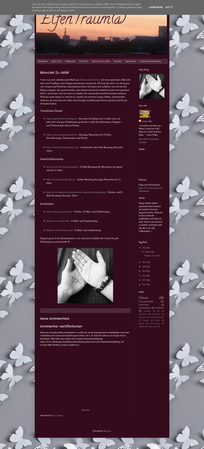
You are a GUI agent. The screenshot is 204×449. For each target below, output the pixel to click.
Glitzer (143, 297)
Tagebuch (159, 307)
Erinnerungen (145, 307)
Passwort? (70, 61)
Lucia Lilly (147, 121)
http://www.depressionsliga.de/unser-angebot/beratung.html (76, 192)
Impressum (130, 61)
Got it (169, 7)
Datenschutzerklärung (150, 61)
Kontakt (117, 61)
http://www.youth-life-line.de (60, 179)
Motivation (143, 317)
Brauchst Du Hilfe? (101, 61)
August (148, 251)
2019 (144, 270)
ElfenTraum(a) (83, 20)
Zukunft (141, 326)
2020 (144, 266)
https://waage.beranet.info (59, 211)
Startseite (42, 61)
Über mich (56, 61)
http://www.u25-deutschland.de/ (62, 166)
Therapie (146, 320)
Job (158, 311)
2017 (144, 279)
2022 (144, 247)
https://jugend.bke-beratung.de (61, 118)
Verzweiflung (155, 323)
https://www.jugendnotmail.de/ (61, 134)
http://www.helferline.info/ (59, 230)
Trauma (157, 320)
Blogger (107, 430)
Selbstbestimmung (157, 317)
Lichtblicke (156, 314)
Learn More (156, 7)
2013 (144, 284)
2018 (144, 275)
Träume (141, 323)
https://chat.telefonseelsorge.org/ (62, 147)
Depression (144, 304)
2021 (144, 262)
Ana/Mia (83, 61)
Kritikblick (143, 314)
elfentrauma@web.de (89, 79)
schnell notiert (152, 326)
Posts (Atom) (57, 415)
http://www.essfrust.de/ (57, 220)
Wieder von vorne (152, 255)
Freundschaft (146, 301)
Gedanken (147, 311)
